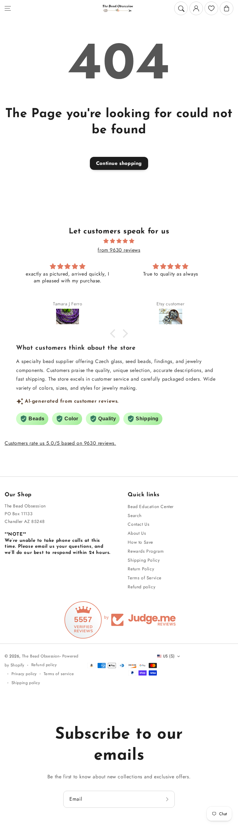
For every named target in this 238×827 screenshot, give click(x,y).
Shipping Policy (144, 560)
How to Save (140, 542)
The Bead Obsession (41, 656)
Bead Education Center (151, 506)
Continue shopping (119, 163)
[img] (119, 241)
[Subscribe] (168, 799)
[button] (8, 8)
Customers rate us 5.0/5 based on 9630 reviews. (60, 443)
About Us (137, 533)
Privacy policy (24, 674)
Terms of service (59, 674)
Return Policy (141, 569)
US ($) (168, 656)
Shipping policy (25, 683)
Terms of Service (144, 578)
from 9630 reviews (119, 250)
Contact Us (138, 524)
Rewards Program (146, 551)
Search (135, 515)
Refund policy (141, 587)
